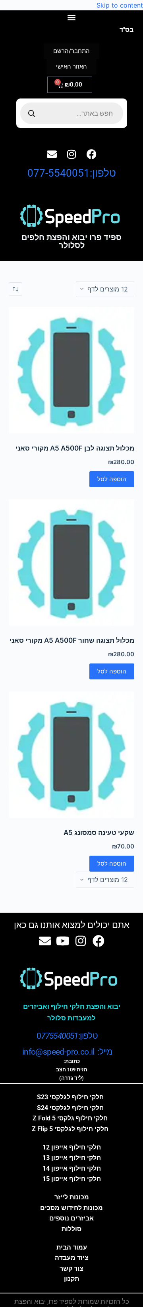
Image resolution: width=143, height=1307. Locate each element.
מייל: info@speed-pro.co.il (67, 1052)
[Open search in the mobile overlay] (71, 113)
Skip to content (120, 5)
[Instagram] (71, 154)
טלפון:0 (67, 1036)
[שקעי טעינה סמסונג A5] (72, 754)
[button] (71, 17)
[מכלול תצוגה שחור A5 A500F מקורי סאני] (72, 562)
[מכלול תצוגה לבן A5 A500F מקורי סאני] (72, 370)
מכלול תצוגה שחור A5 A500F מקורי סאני (72, 640)
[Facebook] (91, 154)
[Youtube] (63, 941)
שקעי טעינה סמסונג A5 (99, 833)
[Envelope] (52, 154)
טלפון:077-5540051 (71, 173)
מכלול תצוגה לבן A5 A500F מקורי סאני (74, 448)
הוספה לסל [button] (111, 479)
